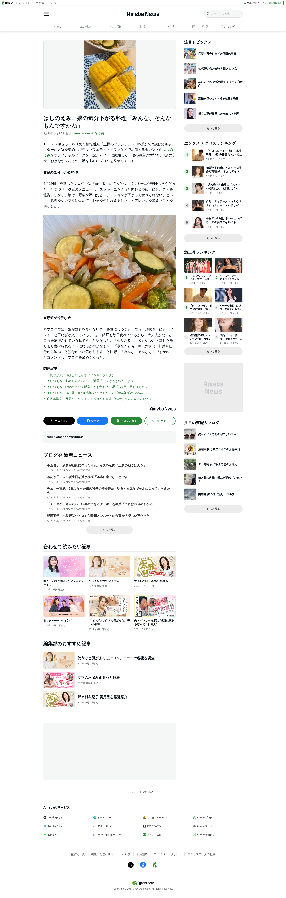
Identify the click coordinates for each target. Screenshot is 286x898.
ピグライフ (53, 834)
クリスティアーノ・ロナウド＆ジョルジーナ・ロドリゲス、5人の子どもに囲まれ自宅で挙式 (223, 207)
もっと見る (109, 530)
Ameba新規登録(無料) (272, 3)
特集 (143, 26)
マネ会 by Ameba (157, 817)
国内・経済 (200, 26)
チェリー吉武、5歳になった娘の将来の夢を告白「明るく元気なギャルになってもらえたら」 (108, 490)
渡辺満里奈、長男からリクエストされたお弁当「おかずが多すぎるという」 (99, 399)
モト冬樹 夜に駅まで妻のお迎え (217, 464)
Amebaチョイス (56, 817)
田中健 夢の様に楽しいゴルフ (216, 494)
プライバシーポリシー (167, 854)
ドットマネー (104, 817)
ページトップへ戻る (143, 792)
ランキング (228, 26)
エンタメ (86, 26)
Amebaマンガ (204, 826)
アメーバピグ (104, 826)
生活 (171, 26)
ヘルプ (126, 854)
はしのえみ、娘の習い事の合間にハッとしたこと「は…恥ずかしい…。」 (97, 393)
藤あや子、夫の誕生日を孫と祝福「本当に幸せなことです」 (89, 477)
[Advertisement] (78, 751)
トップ (57, 26)
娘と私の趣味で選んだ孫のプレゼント (220, 479)
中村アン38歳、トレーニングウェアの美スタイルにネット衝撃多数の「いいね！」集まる (224, 224)
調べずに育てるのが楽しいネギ (217, 434)
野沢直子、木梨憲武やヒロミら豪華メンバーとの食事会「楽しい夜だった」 (100, 516)
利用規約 (142, 854)
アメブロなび (154, 834)
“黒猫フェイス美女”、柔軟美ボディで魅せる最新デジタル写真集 (231, 340)
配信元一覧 (78, 854)
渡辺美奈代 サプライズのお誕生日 (219, 449)
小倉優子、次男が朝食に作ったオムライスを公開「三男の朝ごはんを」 (97, 465)
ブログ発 (114, 26)
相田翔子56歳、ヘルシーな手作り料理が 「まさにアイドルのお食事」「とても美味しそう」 (224, 173)
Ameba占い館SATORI (109, 834)
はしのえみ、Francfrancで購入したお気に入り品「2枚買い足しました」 (97, 387)
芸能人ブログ (253, 3)
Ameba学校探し (206, 834)
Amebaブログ (204, 817)
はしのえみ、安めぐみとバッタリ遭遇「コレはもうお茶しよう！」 (93, 381)
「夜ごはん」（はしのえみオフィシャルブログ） (80, 375)
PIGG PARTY (154, 826)
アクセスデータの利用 (201, 854)
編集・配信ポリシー (103, 854)
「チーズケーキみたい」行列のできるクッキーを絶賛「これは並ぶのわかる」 (101, 504)
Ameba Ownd (55, 826)
